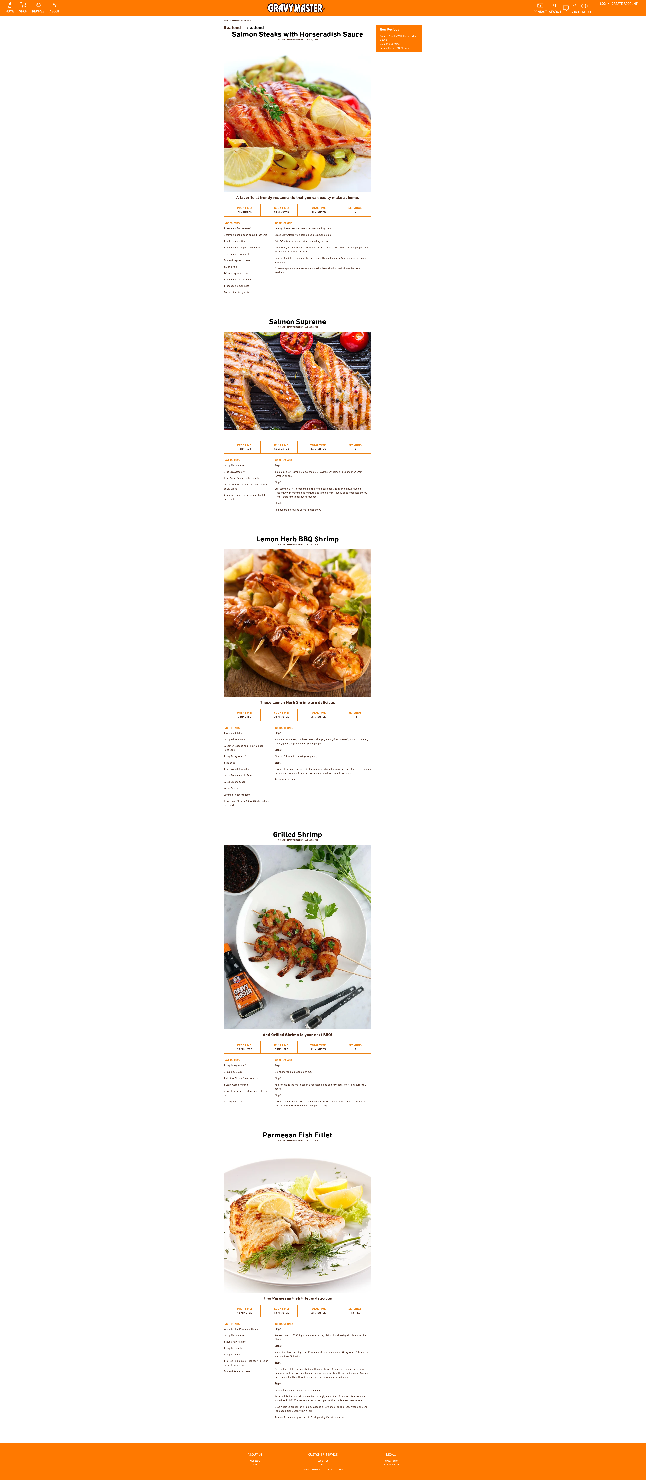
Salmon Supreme (297, 322)
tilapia (366, 1428)
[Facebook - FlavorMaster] (410, 20)
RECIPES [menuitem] (38, 11)
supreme (365, 520)
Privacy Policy (391, 1461)
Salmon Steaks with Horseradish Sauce (297, 34)
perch (335, 1428)
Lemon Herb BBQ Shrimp (297, 539)
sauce (319, 816)
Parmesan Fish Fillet (297, 1135)
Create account (625, 3)
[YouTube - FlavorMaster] (420, 20)
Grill (302, 303)
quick (331, 520)
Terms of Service (390, 1464)
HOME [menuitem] (10, 11)
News (255, 1464)
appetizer (280, 1116)
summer (366, 303)
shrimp (342, 816)
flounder (299, 1428)
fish (293, 303)
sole (356, 1428)
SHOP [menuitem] (23, 11)
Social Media (581, 12)
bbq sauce (285, 816)
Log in (605, 3)
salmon (342, 303)
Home (226, 21)
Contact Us (323, 1461)
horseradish (328, 303)
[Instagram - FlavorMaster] (415, 20)
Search (555, 12)
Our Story (255, 1461)
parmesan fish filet (318, 1428)
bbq (292, 520)
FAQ (323, 1464)
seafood (354, 303)
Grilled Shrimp (297, 835)
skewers (353, 816)
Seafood (232, 28)
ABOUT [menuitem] (54, 11)
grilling (313, 303)
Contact (540, 12)
